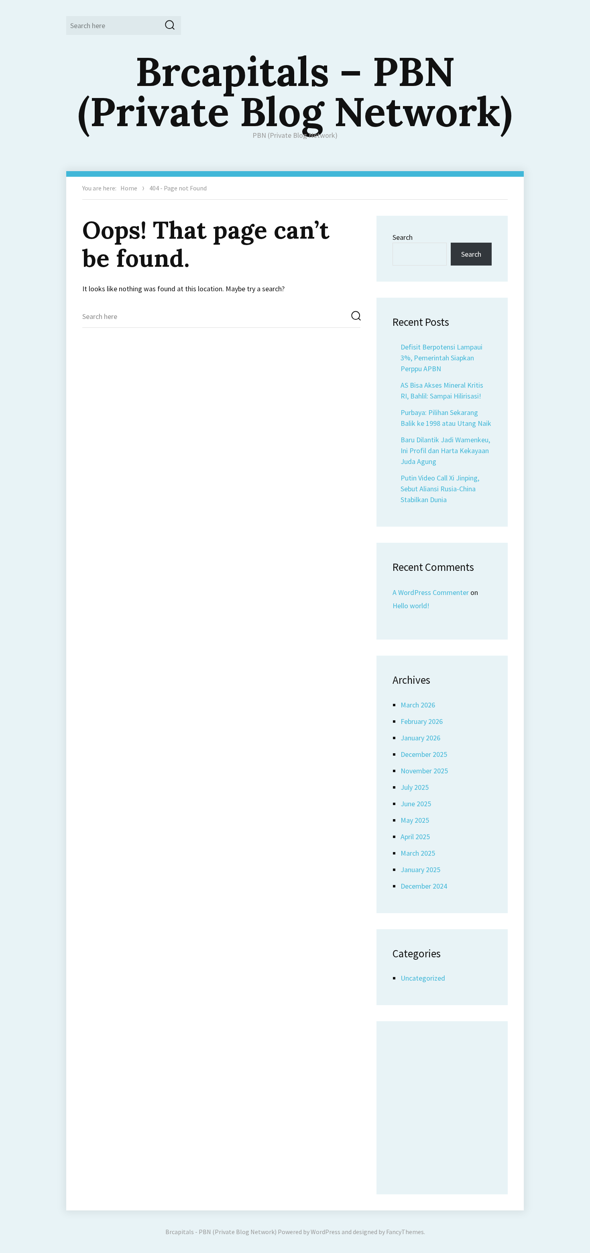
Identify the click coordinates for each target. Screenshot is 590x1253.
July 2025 (415, 787)
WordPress (325, 1232)
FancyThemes (405, 1232)
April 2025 (415, 836)
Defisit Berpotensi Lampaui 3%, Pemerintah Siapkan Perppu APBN (441, 357)
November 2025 (424, 770)
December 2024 (424, 886)
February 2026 (422, 721)
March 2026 (418, 704)
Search (403, 237)
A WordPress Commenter (431, 592)
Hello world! (411, 605)
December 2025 (424, 754)
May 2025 (415, 820)
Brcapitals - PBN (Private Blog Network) (221, 1232)
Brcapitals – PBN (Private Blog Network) (295, 91)
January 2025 (420, 869)
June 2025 (416, 803)
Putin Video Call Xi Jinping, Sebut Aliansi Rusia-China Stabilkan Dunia (440, 488)
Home (128, 188)
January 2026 (420, 737)
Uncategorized (423, 978)
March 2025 (418, 853)
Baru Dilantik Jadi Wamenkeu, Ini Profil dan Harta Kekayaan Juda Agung (445, 450)
